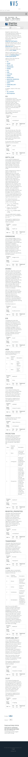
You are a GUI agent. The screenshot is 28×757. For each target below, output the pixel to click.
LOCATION (9, 74)
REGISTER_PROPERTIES (13, 79)
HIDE (8, 72)
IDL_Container (10, 91)
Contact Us (13, 751)
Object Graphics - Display (13, 19)
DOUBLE (9, 68)
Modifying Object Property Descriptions (12, 55)
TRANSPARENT (10, 81)
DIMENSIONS (10, 67)
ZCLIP (8, 86)
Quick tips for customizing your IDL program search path (11, 728)
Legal (13, 749)
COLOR (8, 63)
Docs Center (11, 17)
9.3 (10, 719)
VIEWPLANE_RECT (11, 84)
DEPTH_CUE (10, 65)
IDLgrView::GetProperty (11, 41)
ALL (8, 61)
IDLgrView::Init (9, 46)
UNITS (8, 82)
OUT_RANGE (13, 50)
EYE (8, 70)
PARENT (9, 75)
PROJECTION (10, 77)
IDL (10, 715)
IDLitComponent (11, 93)
